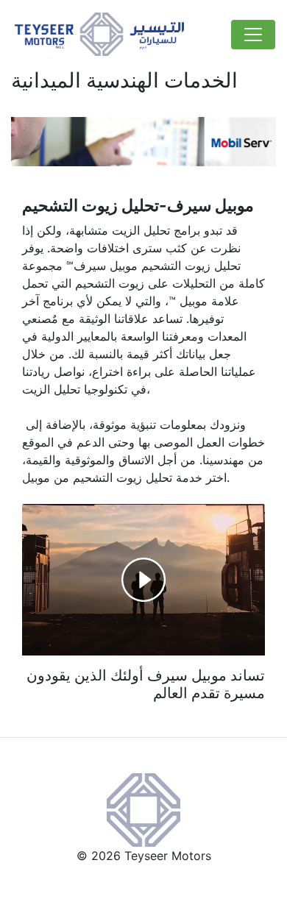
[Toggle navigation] (253, 34)
